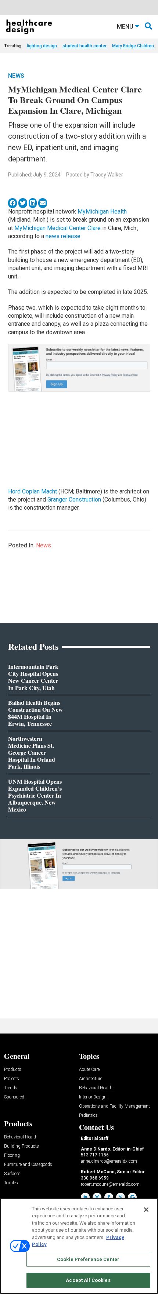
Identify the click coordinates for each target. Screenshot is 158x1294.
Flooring (12, 1155)
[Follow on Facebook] (108, 1197)
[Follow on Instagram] (97, 1197)
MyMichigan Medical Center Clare (57, 228)
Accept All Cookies (88, 1280)
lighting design (42, 45)
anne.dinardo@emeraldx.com (109, 1161)
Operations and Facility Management (114, 1106)
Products (12, 1069)
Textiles (11, 1183)
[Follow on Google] (132, 1197)
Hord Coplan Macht (32, 491)
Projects (11, 1078)
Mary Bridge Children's (134, 45)
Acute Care (89, 1069)
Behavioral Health (95, 1088)
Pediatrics (88, 1115)
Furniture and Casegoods (28, 1164)
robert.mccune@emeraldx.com (110, 1184)
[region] (79, 1246)
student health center (84, 45)
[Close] (146, 1210)
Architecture (90, 1078)
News (16, 75)
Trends (10, 1088)
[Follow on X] (120, 1197)
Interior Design (93, 1097)
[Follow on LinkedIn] (85, 1197)
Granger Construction (74, 499)
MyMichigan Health (102, 211)
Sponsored (14, 1097)
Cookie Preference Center (88, 1259)
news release (63, 236)
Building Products (21, 1146)
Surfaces (12, 1173)
